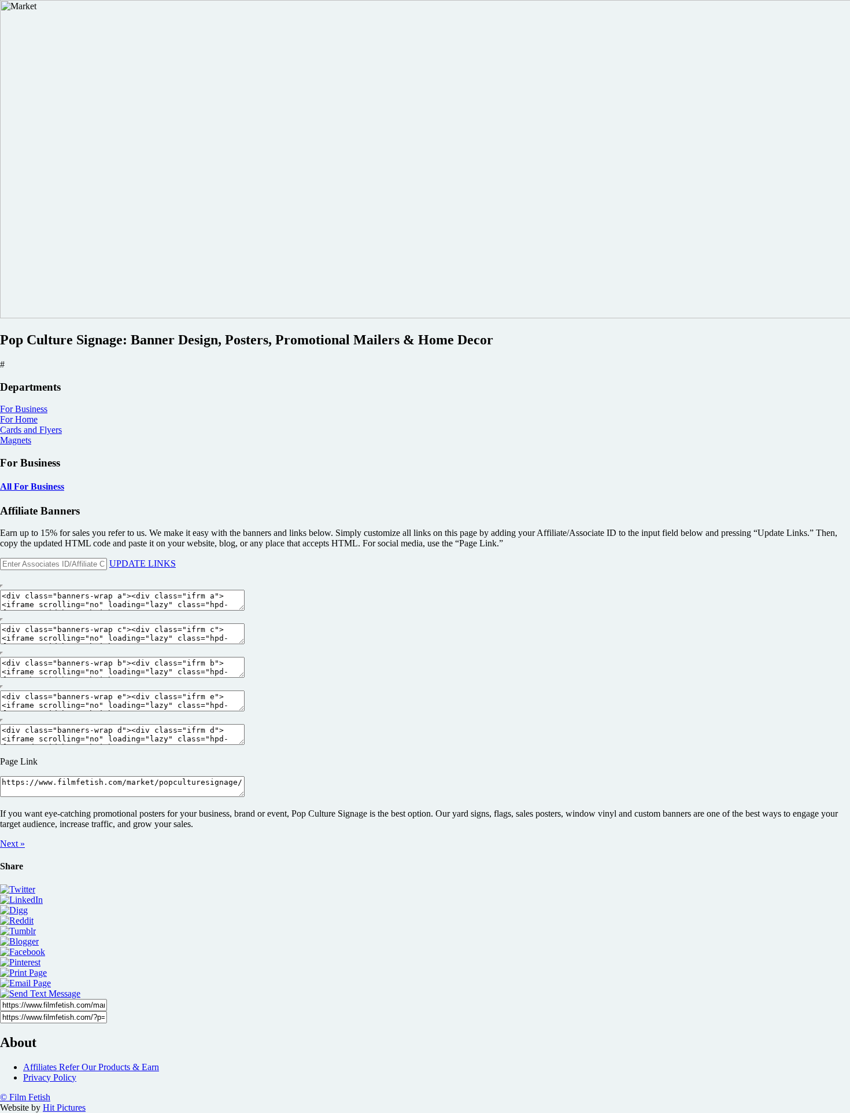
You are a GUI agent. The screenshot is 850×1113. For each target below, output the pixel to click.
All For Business (32, 486)
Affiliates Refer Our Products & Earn (91, 1067)
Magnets (15, 440)
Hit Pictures (64, 1107)
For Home (19, 419)
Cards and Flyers (31, 430)
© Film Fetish (25, 1097)
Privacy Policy (49, 1077)
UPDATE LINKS (142, 563)
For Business (23, 409)
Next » (12, 843)
